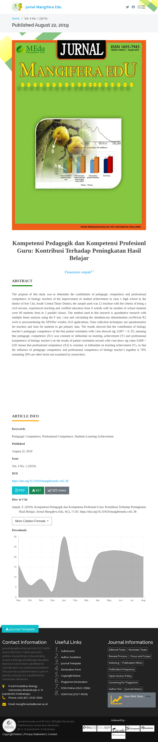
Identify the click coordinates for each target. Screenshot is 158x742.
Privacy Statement (34, 734)
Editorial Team (117, 649)
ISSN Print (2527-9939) (74, 694)
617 (38, 490)
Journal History (133, 689)
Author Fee (115, 689)
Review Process (118, 656)
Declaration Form (71, 669)
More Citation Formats (30, 521)
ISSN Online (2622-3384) (75, 688)
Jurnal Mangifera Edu (43, 7)
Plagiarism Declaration (74, 682)
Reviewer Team (138, 649)
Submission (68, 651)
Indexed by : (118, 720)
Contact (52, 734)
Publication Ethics (132, 662)
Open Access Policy (120, 676)
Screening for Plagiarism (123, 682)
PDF (21, 490)
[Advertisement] (79, 387)
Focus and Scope (140, 656)
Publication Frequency (122, 669)
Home (16, 18)
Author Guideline (71, 657)
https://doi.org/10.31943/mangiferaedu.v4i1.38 (40, 481)
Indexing (114, 662)
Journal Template (22, 629)
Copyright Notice (71, 675)
